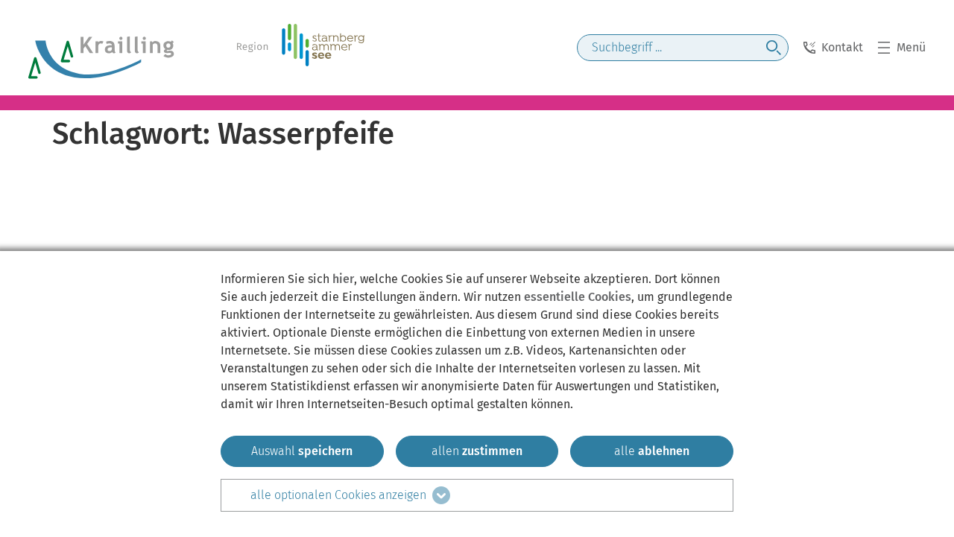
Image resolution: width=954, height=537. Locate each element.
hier (343, 279)
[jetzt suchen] (773, 47)
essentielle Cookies (577, 297)
